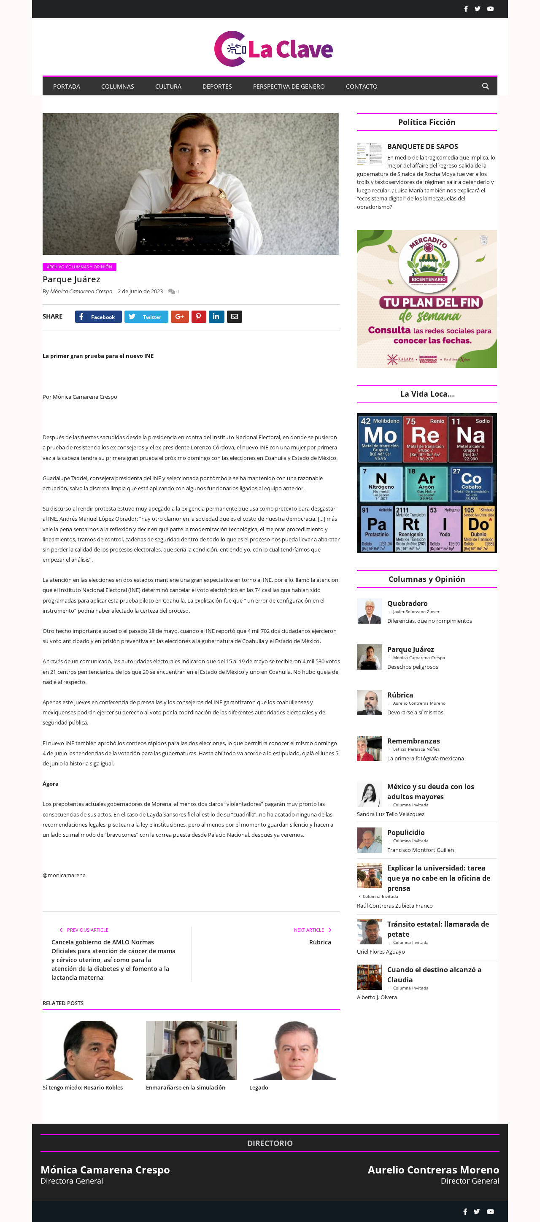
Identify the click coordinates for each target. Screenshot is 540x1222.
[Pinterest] (199, 317)
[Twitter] (477, 9)
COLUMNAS (117, 86)
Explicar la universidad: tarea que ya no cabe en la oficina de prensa (438, 878)
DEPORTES (217, 86)
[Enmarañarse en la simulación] (191, 1050)
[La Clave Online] (274, 47)
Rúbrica (320, 942)
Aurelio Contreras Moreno (419, 703)
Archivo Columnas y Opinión (79, 267)
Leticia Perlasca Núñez (416, 749)
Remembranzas (413, 741)
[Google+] (180, 317)
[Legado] (294, 1050)
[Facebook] (466, 9)
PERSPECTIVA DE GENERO (289, 86)
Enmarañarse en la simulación (185, 1087)
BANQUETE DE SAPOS (422, 146)
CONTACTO (362, 86)
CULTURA (168, 86)
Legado (258, 1087)
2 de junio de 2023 (140, 291)
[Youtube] (490, 9)
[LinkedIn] (216, 317)
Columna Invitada (411, 805)
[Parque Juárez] (191, 185)
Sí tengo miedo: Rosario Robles (84, 1087)
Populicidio (406, 832)
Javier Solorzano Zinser (416, 611)
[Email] (234, 317)
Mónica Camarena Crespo (81, 291)
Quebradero (407, 603)
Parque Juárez (410, 649)
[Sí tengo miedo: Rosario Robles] (88, 1050)
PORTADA (66, 86)
